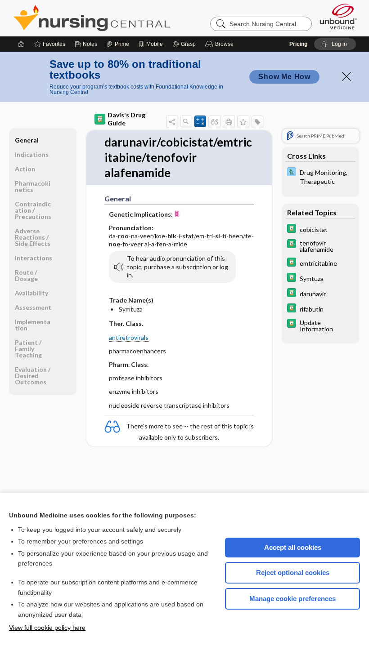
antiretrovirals (128, 337)
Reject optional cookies (292, 572)
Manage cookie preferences (292, 598)
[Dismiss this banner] (346, 76)
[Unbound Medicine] (338, 16)
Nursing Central (125, 17)
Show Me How (284, 76)
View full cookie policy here (47, 627)
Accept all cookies (292, 547)
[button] (220, 44)
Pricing (298, 44)
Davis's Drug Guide (126, 119)
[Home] (21, 44)
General (27, 140)
